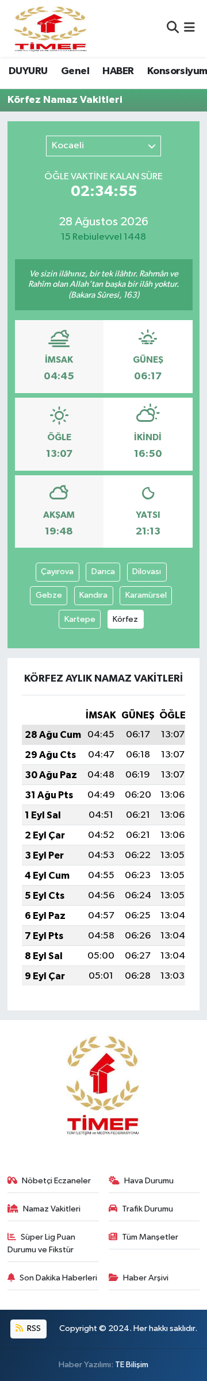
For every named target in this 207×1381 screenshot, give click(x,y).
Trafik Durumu (147, 1209)
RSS (33, 1328)
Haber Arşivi (145, 1278)
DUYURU (28, 71)
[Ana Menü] (189, 28)
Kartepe (79, 619)
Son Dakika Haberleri (58, 1278)
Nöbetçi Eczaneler (56, 1180)
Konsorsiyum (177, 71)
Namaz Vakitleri (51, 1209)
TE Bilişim (131, 1364)
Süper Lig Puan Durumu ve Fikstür (41, 1243)
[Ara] (173, 28)
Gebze (49, 595)
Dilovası (146, 571)
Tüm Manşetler (150, 1237)
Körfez (125, 619)
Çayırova (57, 571)
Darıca (103, 571)
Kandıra (93, 595)
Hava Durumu (149, 1180)
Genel (75, 71)
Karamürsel (146, 595)
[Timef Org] (51, 28)
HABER (117, 71)
